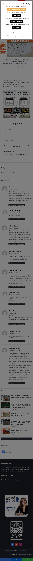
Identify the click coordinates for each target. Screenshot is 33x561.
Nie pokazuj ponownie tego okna (17, 36)
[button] (16, 9)
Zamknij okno (16, 33)
